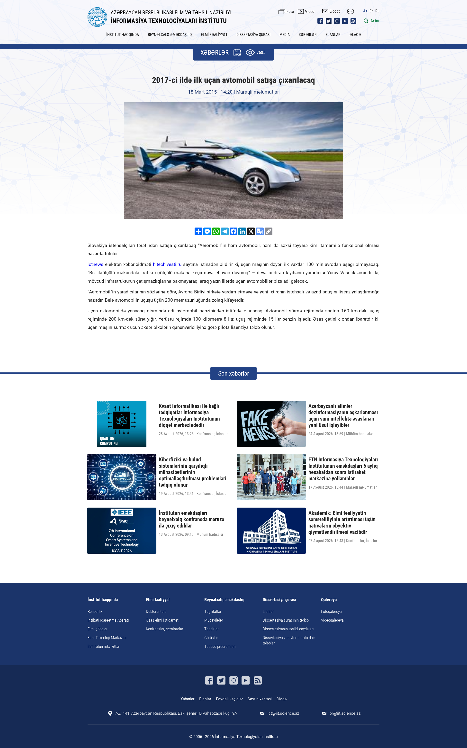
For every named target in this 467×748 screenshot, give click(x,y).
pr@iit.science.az (345, 713)
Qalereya (329, 600)
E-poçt (335, 11)
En (371, 11)
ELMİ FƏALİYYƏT (214, 34)
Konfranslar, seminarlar (164, 628)
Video (309, 11)
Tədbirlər (211, 628)
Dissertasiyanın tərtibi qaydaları (288, 628)
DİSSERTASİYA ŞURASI (253, 34)
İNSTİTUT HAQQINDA (122, 34)
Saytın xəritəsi (260, 699)
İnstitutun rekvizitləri (104, 646)
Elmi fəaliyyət (158, 600)
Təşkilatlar (212, 611)
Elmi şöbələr (98, 628)
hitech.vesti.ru (167, 264)
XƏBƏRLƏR (308, 34)
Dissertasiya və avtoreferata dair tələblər (289, 640)
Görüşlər (211, 637)
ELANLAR (333, 34)
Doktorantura (156, 611)
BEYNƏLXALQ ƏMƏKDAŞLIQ (170, 34)
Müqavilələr (213, 620)
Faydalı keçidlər (229, 699)
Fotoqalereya (331, 611)
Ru (377, 11)
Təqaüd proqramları (220, 646)
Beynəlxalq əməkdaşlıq (224, 600)
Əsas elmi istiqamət (162, 620)
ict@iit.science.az (283, 713)
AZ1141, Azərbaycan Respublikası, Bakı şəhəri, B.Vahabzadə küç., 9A (176, 713)
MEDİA (284, 34)
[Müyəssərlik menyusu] (350, 11)
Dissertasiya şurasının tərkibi (286, 620)
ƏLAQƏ (355, 34)
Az (365, 11)
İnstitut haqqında (103, 600)
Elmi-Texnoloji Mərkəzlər (107, 637)
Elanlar (268, 611)
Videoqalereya (332, 620)
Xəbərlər (187, 699)
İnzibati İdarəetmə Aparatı (108, 620)
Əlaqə (282, 699)
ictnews (95, 264)
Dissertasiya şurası (279, 600)
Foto (290, 11)
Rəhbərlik (95, 611)
